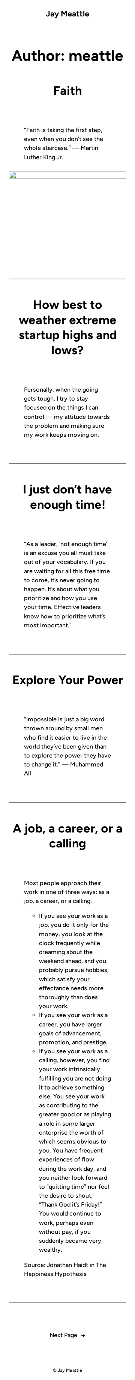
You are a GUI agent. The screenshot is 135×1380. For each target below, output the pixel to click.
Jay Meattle (67, 13)
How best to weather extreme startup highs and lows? (68, 327)
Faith (67, 90)
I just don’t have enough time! (67, 497)
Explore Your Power (67, 679)
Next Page (68, 1335)
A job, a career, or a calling (68, 836)
